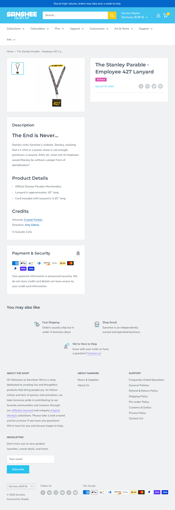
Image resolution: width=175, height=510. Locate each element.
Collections (14, 29)
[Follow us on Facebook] (43, 492)
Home (10, 51)
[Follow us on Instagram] (55, 492)
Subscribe (18, 469)
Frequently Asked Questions (146, 380)
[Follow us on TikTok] (68, 492)
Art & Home (121, 29)
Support (144, 29)
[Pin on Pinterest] (147, 86)
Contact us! (94, 353)
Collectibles (37, 29)
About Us (83, 385)
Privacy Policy (137, 413)
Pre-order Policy (139, 402)
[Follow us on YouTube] (62, 492)
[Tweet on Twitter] (154, 86)
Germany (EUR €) (18, 486)
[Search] (112, 15)
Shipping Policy (138, 396)
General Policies (139, 385)
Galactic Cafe (104, 86)
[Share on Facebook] (141, 86)
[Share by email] (160, 86)
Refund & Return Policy (143, 391)
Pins (57, 29)
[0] (165, 15)
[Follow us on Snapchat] (75, 492)
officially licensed (22, 410)
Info (9, 40)
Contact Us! (136, 418)
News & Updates (88, 380)
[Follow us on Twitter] (49, 492)
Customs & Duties (140, 407)
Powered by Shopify (18, 499)
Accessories (97, 29)
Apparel (75, 29)
